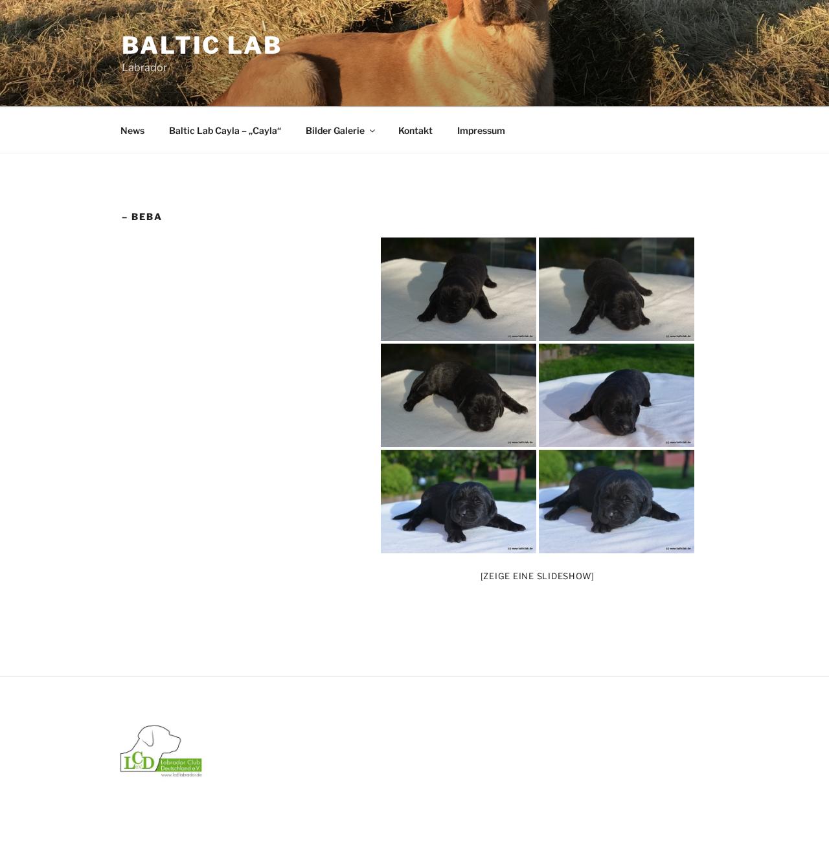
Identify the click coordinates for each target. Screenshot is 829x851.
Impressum (481, 130)
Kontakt (415, 130)
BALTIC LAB (202, 45)
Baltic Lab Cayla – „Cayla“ (225, 130)
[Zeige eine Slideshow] (538, 576)
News (132, 130)
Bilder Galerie (335, 130)
